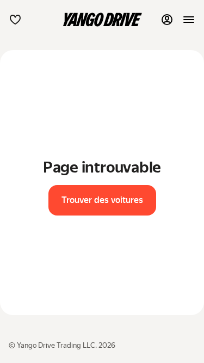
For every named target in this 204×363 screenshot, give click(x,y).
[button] (15, 19)
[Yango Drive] (102, 19)
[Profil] (167, 19)
